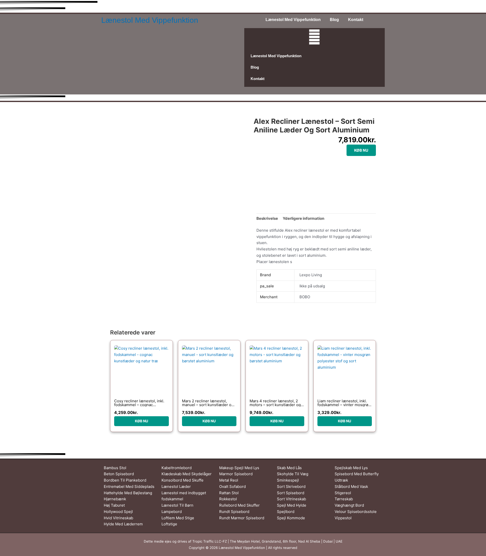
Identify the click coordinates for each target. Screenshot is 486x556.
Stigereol (343, 492)
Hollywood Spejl (118, 511)
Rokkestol (228, 499)
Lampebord (171, 511)
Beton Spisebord (119, 473)
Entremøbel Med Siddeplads (129, 486)
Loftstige (169, 524)
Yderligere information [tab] (303, 218)
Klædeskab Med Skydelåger (186, 473)
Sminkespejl (288, 480)
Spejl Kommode (291, 517)
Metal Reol (228, 480)
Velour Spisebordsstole (356, 511)
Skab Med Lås (289, 467)
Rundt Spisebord (234, 511)
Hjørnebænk (115, 499)
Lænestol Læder (176, 486)
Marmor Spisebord (236, 473)
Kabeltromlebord (176, 467)
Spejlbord (285, 511)
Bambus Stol (115, 467)
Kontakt (355, 19)
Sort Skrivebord (291, 486)
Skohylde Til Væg (292, 473)
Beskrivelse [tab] (267, 218)
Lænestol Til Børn (177, 505)
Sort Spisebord (290, 492)
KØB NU (361, 150)
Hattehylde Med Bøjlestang (128, 492)
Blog (334, 19)
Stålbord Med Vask (351, 486)
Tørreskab (344, 499)
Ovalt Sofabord (232, 486)
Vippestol (343, 517)
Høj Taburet (114, 505)
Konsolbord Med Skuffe (182, 480)
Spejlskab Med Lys (351, 467)
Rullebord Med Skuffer (239, 505)
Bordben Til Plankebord (125, 480)
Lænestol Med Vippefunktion (149, 20)
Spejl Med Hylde (291, 505)
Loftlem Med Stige (177, 517)
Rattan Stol (229, 492)
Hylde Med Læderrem (123, 524)
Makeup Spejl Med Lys (239, 467)
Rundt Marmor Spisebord (241, 517)
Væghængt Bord (349, 505)
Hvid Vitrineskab (118, 517)
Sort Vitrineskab (291, 499)
